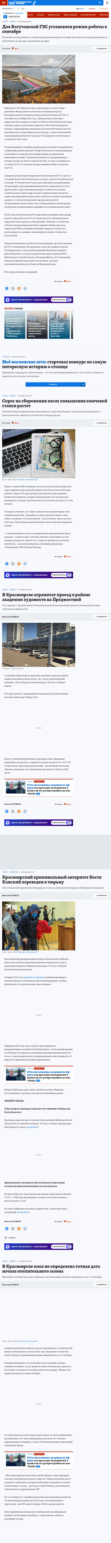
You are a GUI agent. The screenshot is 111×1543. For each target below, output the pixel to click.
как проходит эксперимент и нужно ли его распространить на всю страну (48, 789)
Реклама (92, 9)
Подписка (104, 9)
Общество (12, 21)
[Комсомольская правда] (20, 3)
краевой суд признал (33, 977)
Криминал (12, 1238)
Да (5, 16)
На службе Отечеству (88, 15)
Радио (81, 9)
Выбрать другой (14, 16)
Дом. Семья (6, 356)
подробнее (32, 1127)
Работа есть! (104, 15)
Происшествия (14, 872)
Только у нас (28, 15)
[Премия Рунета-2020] (33, 3)
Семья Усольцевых (70, 15)
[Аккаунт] (107, 2)
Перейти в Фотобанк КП (28, 479)
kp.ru (17, 48)
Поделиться (102, 48)
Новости (5, 21)
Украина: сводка (54, 15)
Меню (4, 2)
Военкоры (40, 15)
